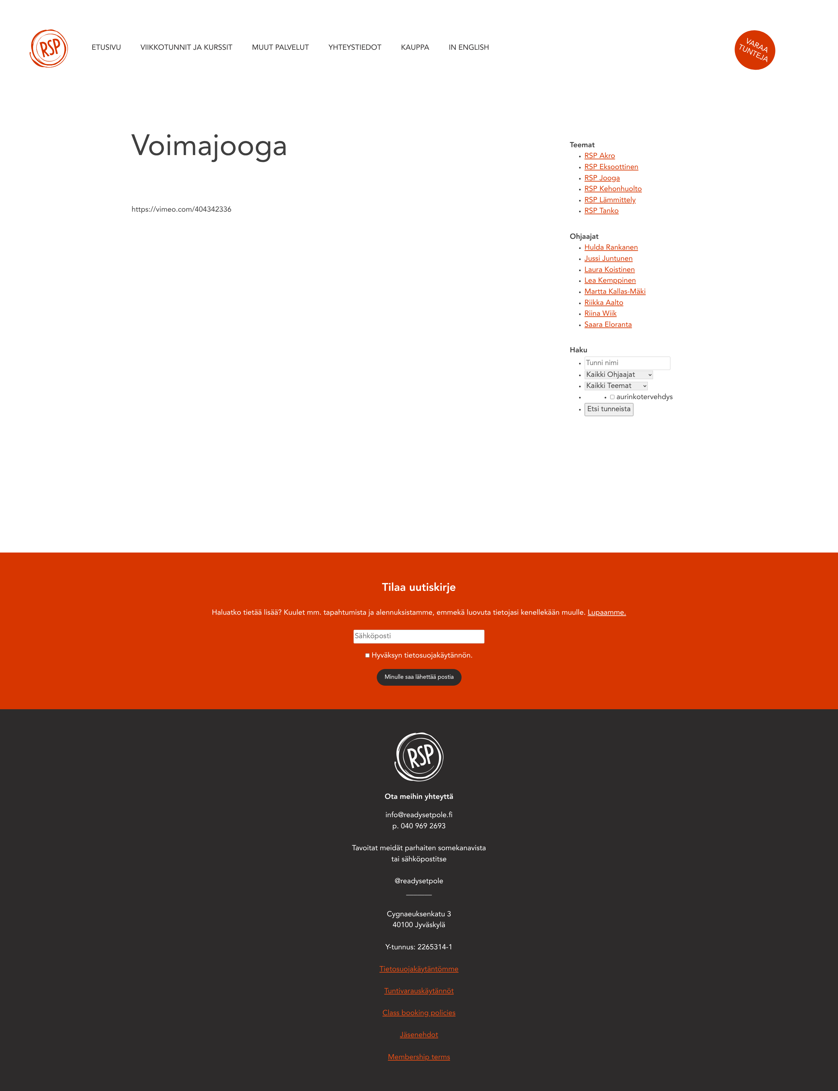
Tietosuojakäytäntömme (418, 969)
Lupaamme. (607, 613)
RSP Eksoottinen (612, 167)
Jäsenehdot (419, 1035)
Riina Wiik (601, 314)
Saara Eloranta (608, 325)
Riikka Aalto (604, 303)
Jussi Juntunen (609, 259)
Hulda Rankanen (611, 248)
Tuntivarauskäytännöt (419, 991)
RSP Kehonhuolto (613, 189)
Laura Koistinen (610, 270)
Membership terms (419, 1057)
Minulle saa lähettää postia (419, 677)
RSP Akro (600, 156)
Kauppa (415, 48)
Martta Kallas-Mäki (615, 292)
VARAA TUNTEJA (753, 51)
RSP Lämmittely (610, 200)
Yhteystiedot (355, 48)
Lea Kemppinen (610, 281)
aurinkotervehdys (643, 397)
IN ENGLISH (469, 48)
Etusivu (106, 48)
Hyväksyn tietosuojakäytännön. (422, 656)
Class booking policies (418, 1013)
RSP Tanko (602, 211)
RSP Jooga (602, 178)
